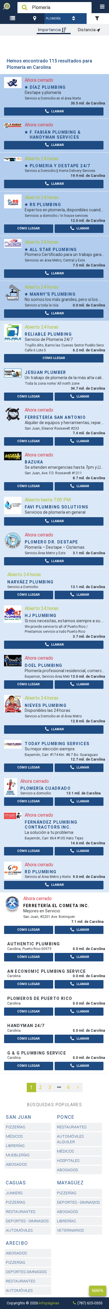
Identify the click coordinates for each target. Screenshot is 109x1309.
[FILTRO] (98, 18)
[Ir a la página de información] (13, 82)
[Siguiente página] (78, 1087)
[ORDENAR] (74, 18)
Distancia (87, 29)
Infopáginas (49, 1303)
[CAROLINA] (35, 18)
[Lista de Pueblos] (13, 18)
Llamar (57, 111)
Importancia (50, 29)
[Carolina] (35, 18)
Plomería (53, 18)
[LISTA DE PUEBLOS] (13, 18)
